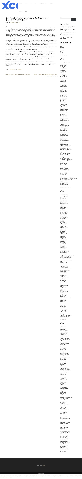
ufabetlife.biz (62, 232)
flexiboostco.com (63, 64)
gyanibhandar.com (63, 218)
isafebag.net (62, 365)
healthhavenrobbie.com (64, 146)
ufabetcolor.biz (63, 230)
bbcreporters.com (63, 252)
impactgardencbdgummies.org (66, 315)
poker (61, 46)
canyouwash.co (63, 198)
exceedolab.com (63, 113)
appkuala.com (63, 393)
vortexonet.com (63, 72)
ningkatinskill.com (63, 289)
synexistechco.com (64, 77)
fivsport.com (62, 290)
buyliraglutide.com (63, 216)
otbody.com (62, 373)
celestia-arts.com (63, 334)
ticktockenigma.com (64, 135)
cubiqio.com (62, 119)
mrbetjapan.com (63, 391)
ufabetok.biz (62, 245)
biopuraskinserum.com (64, 409)
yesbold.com (62, 206)
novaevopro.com (63, 90)
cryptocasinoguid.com (64, 253)
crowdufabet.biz (63, 247)
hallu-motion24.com (64, 426)
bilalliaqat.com (63, 167)
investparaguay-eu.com (64, 277)
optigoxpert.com (63, 97)
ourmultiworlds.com (64, 330)
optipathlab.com (63, 67)
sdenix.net (62, 360)
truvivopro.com (63, 79)
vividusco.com (63, 80)
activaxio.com (62, 114)
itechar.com (62, 204)
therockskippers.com (64, 427)
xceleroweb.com (41, 473)
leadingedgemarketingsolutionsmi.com (67, 255)
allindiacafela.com (63, 429)
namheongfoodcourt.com (65, 422)
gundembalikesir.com (64, 203)
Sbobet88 (41, 3)
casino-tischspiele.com (64, 372)
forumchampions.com (64, 335)
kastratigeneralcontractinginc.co (66, 256)
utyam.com (62, 302)
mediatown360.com (64, 435)
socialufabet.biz (63, 235)
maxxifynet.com (63, 74)
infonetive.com (63, 407)
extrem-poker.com (63, 280)
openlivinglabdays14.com (65, 258)
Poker (46, 3)
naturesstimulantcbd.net (65, 316)
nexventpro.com (63, 95)
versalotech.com (63, 110)
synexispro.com (63, 174)
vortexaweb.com (63, 86)
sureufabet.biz (63, 238)
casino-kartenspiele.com (65, 369)
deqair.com (62, 286)
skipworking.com (63, 377)
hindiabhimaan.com (64, 445)
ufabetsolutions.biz (63, 233)
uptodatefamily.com (64, 300)
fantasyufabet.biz (63, 223)
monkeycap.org (63, 359)
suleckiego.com (63, 451)
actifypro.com (62, 100)
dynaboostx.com (63, 101)
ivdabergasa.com (63, 271)
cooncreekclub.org (63, 331)
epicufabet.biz (62, 242)
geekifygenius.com (63, 138)
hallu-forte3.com (63, 424)
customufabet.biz (63, 240)
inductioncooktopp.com (64, 169)
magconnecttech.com (64, 140)
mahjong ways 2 (58, 475)
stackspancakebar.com (64, 421)
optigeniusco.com (63, 87)
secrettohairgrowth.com (65, 398)
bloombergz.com (63, 367)
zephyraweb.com (63, 85)
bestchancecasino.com (64, 165)
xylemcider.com (63, 310)
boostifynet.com (63, 94)
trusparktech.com (63, 91)
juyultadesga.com (63, 272)
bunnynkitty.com (63, 401)
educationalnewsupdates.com (66, 62)
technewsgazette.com (64, 387)
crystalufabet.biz (63, 243)
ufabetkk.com (62, 384)
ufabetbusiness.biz (63, 227)
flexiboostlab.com (63, 105)
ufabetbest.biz (63, 237)
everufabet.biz (63, 246)
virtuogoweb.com (63, 213)
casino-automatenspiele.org (65, 370)
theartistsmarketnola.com (65, 418)
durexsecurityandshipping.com (66, 268)
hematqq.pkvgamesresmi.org (5, 477)
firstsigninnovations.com (65, 339)
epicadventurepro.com (64, 125)
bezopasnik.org (63, 402)
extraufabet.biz (63, 231)
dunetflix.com (62, 296)
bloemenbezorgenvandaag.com (66, 397)
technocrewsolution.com (65, 354)
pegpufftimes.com (63, 333)
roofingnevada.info (63, 172)
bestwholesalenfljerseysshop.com (66, 257)
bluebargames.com (64, 337)
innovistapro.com (63, 104)
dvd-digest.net (63, 417)
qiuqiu (61, 51)
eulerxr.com (62, 136)
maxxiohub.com (63, 84)
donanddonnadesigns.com (65, 148)
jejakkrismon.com (63, 382)
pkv (0, 475)
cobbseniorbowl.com (64, 266)
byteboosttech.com (64, 211)
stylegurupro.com (63, 116)
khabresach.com (63, 446)
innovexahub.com (63, 75)
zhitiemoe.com (63, 306)
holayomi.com (63, 175)
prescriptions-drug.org (64, 353)
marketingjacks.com (64, 441)
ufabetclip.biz (62, 221)
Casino (35, 3)
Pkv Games (25, 3)
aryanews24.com (63, 262)
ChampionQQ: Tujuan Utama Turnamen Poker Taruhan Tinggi (18, 74)
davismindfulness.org (64, 183)
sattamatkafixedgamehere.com (66, 159)
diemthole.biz (62, 383)
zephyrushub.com (63, 66)
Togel (51, 3)
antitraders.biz (63, 261)
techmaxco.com (63, 111)
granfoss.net (62, 428)
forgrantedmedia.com (64, 343)
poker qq (79, 475)
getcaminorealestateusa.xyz (65, 187)
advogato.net (62, 364)
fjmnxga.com (62, 403)
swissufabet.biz (63, 226)
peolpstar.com (63, 344)
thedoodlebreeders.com (64, 284)
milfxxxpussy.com (63, 299)
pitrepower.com (63, 433)
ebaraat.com (62, 208)
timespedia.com (63, 380)
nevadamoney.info (63, 413)
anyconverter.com (63, 379)
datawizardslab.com (64, 118)
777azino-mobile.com (64, 265)
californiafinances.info (64, 411)
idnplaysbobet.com (63, 155)
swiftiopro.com (63, 108)
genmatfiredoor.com (64, 144)
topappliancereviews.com (65, 442)
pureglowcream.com (64, 396)
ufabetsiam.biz (63, 224)
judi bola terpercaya (13, 475)
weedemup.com (63, 164)
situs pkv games (63, 55)
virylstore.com (63, 349)
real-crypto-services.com (65, 274)
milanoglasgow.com (64, 423)
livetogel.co (62, 143)
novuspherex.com (63, 89)
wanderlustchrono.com (64, 131)
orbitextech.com (63, 139)
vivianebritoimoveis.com (65, 357)
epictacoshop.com (63, 408)
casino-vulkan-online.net (65, 432)
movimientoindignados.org (65, 297)
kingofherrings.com (64, 389)
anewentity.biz (63, 392)
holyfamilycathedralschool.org (66, 179)
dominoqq (62, 47)
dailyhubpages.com (64, 154)
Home (20, 3)
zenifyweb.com (63, 141)
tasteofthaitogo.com (64, 399)
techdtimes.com (63, 201)
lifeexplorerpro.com (64, 128)
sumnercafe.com (63, 295)
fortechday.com (63, 185)
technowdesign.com (64, 267)
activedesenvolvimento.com (65, 153)
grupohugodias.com (64, 285)
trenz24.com (62, 375)
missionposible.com (64, 437)
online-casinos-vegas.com (65, 438)
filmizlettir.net (62, 329)
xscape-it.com (63, 263)
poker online (48, 475)
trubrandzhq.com (63, 92)
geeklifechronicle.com (64, 120)
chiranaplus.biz (63, 419)
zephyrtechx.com (63, 96)
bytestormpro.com (63, 130)
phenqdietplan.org (63, 294)
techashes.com (63, 197)
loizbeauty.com (63, 378)
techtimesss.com (63, 348)
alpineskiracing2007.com (65, 431)
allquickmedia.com (63, 386)
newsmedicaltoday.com (64, 170)
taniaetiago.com (63, 311)
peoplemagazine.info (64, 196)
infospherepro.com (64, 121)
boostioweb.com (63, 65)
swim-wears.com (63, 342)
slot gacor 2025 (5, 475)
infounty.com (62, 276)
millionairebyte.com (64, 184)
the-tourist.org (63, 363)
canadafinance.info (63, 412)
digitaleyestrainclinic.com (65, 436)
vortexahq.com (63, 81)
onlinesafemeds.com (64, 217)
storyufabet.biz (63, 241)
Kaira (44, 465)
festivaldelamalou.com (64, 338)
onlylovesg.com (63, 152)
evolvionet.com (63, 70)
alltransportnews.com (64, 250)
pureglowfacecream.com (65, 388)
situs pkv (62, 48)
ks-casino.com (63, 281)
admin (19, 22)
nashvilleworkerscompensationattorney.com (68, 178)
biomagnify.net (63, 319)
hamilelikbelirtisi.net (64, 109)
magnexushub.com (64, 212)
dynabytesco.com (63, 115)
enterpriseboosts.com (64, 368)
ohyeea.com (62, 305)
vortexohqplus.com (64, 106)
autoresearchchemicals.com (65, 448)
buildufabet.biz (63, 248)
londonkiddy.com (63, 180)
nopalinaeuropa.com (64, 317)
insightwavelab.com (64, 126)
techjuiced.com (63, 209)
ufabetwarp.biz (63, 219)
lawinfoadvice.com (63, 292)
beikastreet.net (63, 328)
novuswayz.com (63, 99)
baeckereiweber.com (64, 194)
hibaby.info (62, 162)
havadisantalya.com (64, 199)
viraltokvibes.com (63, 355)
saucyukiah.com (63, 326)
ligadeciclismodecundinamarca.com (67, 177)
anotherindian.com (63, 309)
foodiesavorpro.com (64, 123)
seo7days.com (63, 394)
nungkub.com (62, 307)
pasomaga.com (63, 314)
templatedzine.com (64, 291)
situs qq (61, 52)
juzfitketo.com (63, 312)
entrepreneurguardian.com (65, 160)
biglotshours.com (63, 214)
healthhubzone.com (64, 207)
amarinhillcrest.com (64, 362)
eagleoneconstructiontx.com (65, 149)
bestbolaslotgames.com (65, 158)
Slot (31, 3)
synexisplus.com (63, 71)
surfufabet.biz (62, 236)
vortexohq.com (63, 124)
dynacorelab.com (63, 76)
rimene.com (62, 414)
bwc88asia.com (63, 279)
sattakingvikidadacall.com (65, 157)
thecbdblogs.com (63, 447)
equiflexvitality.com (64, 150)
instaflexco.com (63, 103)
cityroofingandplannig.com (65, 270)
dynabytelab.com (63, 69)
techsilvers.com (63, 287)
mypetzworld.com (63, 275)
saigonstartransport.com (65, 404)
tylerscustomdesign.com (65, 345)
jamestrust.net (63, 374)
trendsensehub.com (64, 134)
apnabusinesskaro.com (64, 450)
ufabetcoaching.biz (63, 182)
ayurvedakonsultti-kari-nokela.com (66, 260)
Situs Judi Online (23, 11)
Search (61, 17)
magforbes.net (63, 358)
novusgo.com (62, 129)
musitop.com (62, 301)
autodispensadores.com (65, 168)
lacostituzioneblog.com (64, 304)
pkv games (20, 69)
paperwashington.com (64, 163)
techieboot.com (63, 202)
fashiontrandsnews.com (64, 251)
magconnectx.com (63, 173)
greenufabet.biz (63, 228)
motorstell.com (63, 350)
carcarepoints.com (63, 282)
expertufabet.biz (63, 222)
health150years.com (64, 352)
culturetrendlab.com (64, 133)
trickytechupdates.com (64, 443)
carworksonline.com (64, 347)
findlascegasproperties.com (65, 145)
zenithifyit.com (63, 82)
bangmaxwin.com (63, 406)
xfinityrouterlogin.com (64, 440)
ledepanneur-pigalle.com (65, 416)
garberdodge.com (63, 340)
